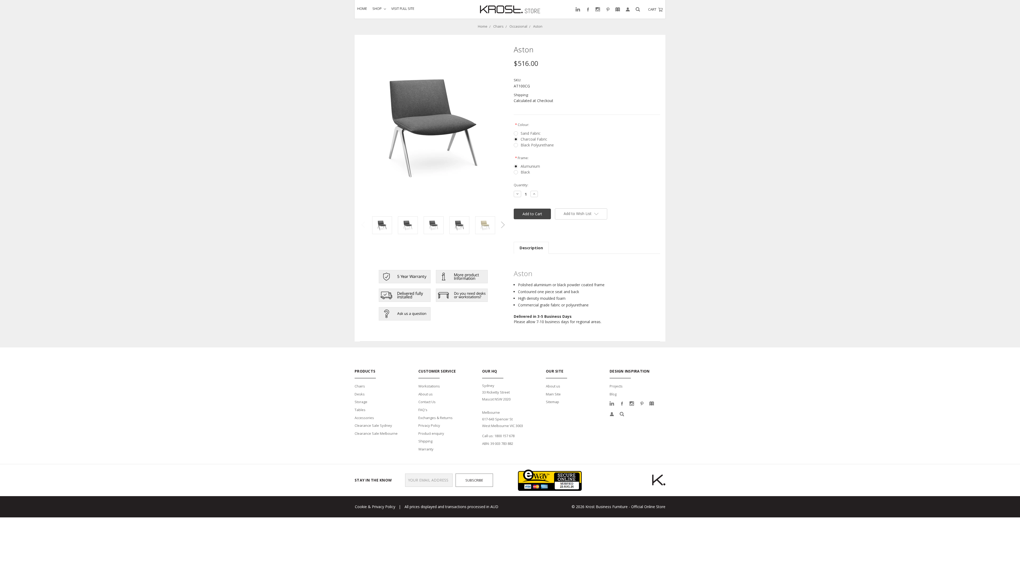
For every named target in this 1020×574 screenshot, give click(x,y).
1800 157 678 (504, 435)
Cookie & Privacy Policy (375, 506)
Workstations (429, 386)
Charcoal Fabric (534, 139)
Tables (360, 409)
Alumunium (530, 166)
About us (425, 394)
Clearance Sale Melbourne (376, 433)
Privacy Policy (429, 425)
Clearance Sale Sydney (373, 425)
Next (503, 225)
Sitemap (552, 401)
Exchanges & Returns (435, 417)
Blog (613, 394)
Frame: (522, 157)
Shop (377, 8)
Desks (360, 394)
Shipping (425, 441)
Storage (361, 401)
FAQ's (422, 409)
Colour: (522, 124)
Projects (616, 386)
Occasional (518, 26)
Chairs (498, 26)
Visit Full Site (402, 8)
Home (362, 8)
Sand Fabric (531, 133)
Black (525, 172)
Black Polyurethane (537, 144)
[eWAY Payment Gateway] (550, 479)
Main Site (553, 394)
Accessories (364, 417)
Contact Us (427, 401)
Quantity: (521, 185)
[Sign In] (628, 9)
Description (531, 247)
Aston (537, 26)
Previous (363, 225)
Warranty (426, 449)
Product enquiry (431, 433)
